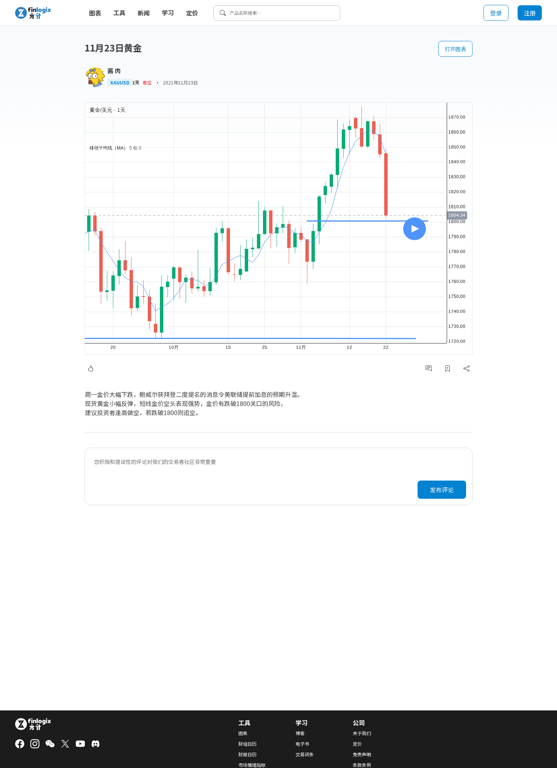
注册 (530, 12)
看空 (147, 82)
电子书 (302, 744)
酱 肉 (114, 70)
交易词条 (305, 754)
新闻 (144, 12)
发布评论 (442, 489)
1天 (135, 83)
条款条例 (362, 765)
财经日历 (247, 744)
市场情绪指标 (252, 765)
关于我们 (362, 733)
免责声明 (362, 754)
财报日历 (247, 754)
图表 (95, 12)
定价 (192, 12)
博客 (300, 733)
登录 (496, 12)
